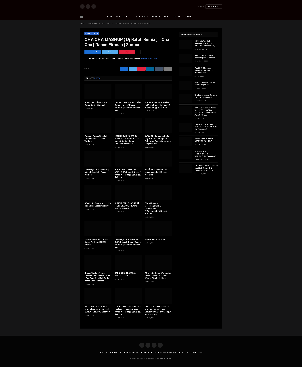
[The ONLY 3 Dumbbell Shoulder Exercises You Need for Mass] (185, 71)
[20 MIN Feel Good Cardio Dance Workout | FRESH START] (97, 228)
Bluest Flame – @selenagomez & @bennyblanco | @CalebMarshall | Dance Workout (156, 208)
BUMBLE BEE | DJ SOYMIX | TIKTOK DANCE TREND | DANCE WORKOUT (127, 206)
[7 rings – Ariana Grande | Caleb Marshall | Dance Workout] (97, 125)
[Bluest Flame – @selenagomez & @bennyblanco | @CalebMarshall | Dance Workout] (158, 192)
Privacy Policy (131, 353)
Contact (188, 16)
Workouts (121, 16)
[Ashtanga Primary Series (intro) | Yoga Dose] (185, 85)
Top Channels (140, 16)
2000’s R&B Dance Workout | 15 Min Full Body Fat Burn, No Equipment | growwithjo (158, 105)
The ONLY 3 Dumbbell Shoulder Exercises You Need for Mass (204, 70)
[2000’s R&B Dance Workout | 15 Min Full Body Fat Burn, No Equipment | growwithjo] (158, 91)
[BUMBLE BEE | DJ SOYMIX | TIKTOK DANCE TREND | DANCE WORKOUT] (128, 192)
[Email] (76, 89)
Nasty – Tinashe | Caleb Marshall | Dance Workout (205, 56)
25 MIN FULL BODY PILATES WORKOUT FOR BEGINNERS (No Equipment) (206, 127)
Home (109, 16)
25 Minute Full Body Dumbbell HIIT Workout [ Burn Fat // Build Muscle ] (205, 43)
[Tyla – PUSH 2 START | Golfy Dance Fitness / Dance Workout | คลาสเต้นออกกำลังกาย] (128, 91)
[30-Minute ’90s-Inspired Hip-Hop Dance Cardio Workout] (97, 192)
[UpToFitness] (151, 6)
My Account (214, 6)
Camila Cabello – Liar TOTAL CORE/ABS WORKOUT (206, 140)
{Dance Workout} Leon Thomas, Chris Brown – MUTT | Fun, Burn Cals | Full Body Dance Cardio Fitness (97, 277)
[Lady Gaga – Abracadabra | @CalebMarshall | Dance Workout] (97, 159)
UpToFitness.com (165, 359)
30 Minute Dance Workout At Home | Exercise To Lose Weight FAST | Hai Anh (158, 275)
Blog (177, 16)
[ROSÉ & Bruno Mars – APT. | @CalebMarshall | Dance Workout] (158, 159)
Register (183, 353)
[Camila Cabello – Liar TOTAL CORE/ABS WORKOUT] (185, 141)
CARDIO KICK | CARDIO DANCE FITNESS (125, 274)
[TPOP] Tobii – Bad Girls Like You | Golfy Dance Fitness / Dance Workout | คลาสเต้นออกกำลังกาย (128, 311)
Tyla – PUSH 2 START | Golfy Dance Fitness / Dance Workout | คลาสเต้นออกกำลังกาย (128, 106)
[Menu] (81, 16)
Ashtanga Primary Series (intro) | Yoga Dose (205, 83)
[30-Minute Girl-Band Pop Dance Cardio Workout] (97, 91)
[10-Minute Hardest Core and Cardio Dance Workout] (185, 98)
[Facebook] (76, 65)
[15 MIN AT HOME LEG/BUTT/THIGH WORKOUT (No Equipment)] (185, 154)
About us (103, 353)
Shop (193, 353)
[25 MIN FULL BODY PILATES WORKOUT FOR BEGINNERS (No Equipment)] (185, 127)
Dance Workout (91, 33)
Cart (201, 353)
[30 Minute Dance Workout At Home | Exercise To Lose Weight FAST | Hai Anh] (158, 262)
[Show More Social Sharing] (138, 52)
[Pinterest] (76, 83)
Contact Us (115, 353)
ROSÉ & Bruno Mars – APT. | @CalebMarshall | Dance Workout (157, 172)
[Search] (221, 16)
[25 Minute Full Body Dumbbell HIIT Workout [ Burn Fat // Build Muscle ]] (185, 44)
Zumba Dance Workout (155, 239)
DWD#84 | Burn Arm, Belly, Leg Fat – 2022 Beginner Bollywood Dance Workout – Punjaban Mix (158, 140)
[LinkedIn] (76, 77)
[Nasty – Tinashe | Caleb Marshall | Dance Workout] (185, 58)
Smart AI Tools (160, 16)
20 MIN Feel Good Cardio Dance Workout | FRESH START (96, 242)
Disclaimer (146, 353)
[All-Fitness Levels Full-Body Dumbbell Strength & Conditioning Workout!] (185, 168)
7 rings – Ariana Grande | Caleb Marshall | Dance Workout (95, 138)
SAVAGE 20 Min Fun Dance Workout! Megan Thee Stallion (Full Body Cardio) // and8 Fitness (158, 311)
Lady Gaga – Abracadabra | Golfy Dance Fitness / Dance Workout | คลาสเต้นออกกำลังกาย (128, 243)
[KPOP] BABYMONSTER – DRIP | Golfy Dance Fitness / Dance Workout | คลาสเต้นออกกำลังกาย (128, 173)
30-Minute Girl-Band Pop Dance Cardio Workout (95, 103)
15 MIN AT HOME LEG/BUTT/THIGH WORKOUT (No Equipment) (205, 154)
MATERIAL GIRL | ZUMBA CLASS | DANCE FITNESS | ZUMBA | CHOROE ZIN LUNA (97, 309)
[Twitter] (76, 71)
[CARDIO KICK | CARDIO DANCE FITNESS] (128, 262)
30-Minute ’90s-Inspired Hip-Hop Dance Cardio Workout (97, 204)
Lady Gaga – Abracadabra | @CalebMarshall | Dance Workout (96, 172)
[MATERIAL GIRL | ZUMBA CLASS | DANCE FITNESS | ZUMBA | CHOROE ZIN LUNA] (97, 296)
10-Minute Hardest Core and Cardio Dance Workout (206, 96)
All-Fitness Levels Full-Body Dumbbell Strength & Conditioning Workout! (206, 168)
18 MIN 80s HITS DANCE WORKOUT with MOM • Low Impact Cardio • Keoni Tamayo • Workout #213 (127, 140)
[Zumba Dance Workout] (158, 228)
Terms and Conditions (165, 353)
